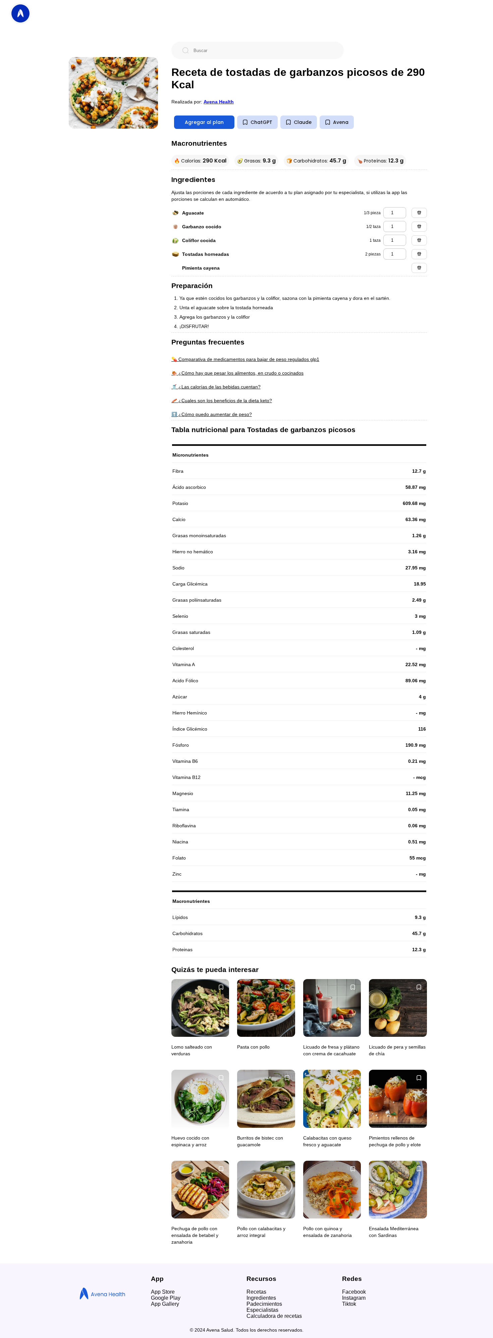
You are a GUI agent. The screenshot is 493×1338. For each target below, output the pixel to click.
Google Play (165, 1298)
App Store (163, 1292)
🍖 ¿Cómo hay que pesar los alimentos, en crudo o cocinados (237, 373)
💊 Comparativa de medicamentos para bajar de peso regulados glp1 (245, 359)
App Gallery (165, 1304)
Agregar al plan (204, 122)
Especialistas (262, 1310)
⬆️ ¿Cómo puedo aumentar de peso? (211, 414)
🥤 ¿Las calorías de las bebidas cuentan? (216, 386)
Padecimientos (264, 1304)
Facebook (354, 1292)
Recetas (256, 1292)
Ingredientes (261, 1298)
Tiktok (349, 1304)
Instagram (354, 1298)
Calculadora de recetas (274, 1316)
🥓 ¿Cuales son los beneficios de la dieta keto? (221, 400)
